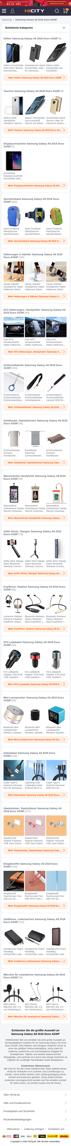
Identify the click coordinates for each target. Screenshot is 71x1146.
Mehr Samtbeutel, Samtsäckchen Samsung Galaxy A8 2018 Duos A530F (37, 462)
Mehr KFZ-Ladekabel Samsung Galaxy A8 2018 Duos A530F (37, 684)
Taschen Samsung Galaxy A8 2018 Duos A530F (32, 91)
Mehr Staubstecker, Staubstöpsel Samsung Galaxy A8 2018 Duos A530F (37, 850)
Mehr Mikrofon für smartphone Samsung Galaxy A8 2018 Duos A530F (37, 1016)
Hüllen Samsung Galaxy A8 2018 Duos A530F (31, 38)
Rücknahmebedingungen (17, 1119)
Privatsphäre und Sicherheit (19, 1111)
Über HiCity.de (12, 1094)
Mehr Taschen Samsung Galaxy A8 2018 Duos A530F (35, 130)
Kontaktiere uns (56, 1129)
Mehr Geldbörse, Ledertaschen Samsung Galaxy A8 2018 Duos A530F (37, 961)
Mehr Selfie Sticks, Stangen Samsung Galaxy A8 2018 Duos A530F (37, 573)
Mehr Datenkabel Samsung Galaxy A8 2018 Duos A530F (37, 795)
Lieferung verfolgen (34, 1129)
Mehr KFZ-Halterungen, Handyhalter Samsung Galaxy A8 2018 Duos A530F (37, 352)
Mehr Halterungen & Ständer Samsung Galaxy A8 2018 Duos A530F (37, 296)
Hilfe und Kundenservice (17, 1103)
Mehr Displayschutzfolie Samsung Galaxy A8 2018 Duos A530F (37, 185)
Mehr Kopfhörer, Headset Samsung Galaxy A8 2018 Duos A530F (37, 629)
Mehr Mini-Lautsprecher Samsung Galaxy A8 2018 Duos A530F (37, 739)
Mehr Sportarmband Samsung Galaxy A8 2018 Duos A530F (37, 241)
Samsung (7, 19)
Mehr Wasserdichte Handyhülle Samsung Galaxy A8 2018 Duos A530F (37, 518)
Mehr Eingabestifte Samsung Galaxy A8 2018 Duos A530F (37, 906)
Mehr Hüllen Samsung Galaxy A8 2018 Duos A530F (35, 77)
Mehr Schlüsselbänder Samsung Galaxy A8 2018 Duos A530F (37, 407)
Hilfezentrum (13, 1129)
